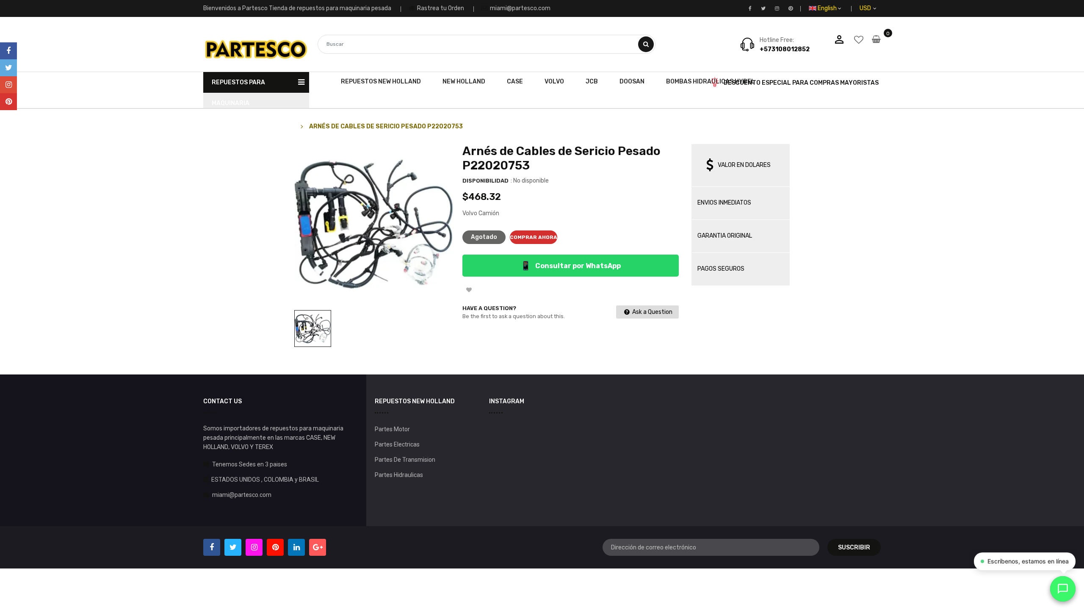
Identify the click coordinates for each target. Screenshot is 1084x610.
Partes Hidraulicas (399, 474)
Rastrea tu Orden (440, 8)
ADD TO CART (663, 592)
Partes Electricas (397, 444)
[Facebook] (8, 50)
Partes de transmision (405, 459)
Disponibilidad (485, 180)
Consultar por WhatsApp (570, 266)
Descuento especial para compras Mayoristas (801, 82)
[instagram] (8, 84)
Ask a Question (651, 312)
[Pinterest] (8, 101)
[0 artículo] (876, 45)
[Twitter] (8, 67)
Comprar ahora (533, 237)
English (828, 8)
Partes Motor (392, 429)
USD (875, 8)
